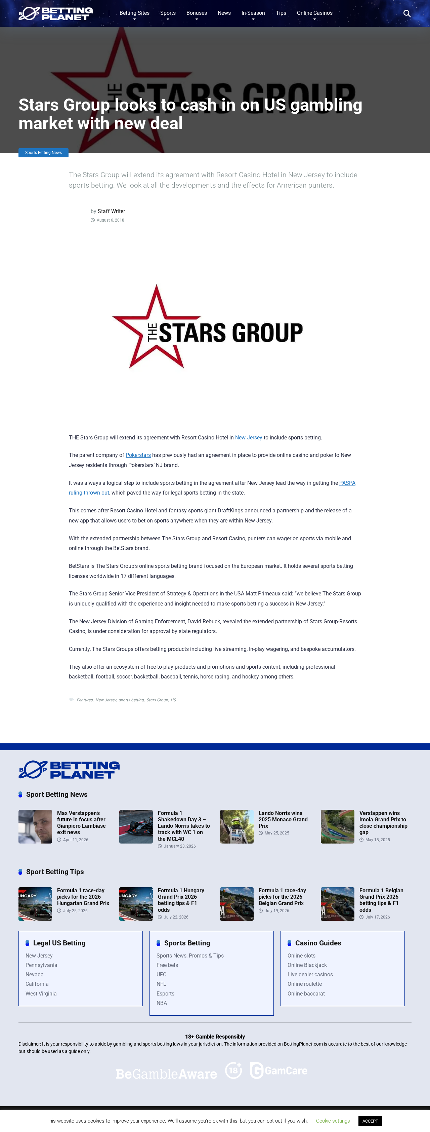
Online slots (301, 955)
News (224, 13)
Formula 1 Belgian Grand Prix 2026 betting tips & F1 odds (381, 900)
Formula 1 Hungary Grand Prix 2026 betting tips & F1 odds (181, 900)
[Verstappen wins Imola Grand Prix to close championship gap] (337, 841)
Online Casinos (315, 13)
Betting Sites (134, 13)
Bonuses (196, 13)
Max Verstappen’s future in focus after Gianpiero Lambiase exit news (81, 823)
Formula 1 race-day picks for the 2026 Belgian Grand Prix (282, 896)
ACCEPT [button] (370, 1121)
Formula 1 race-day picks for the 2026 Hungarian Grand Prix (83, 896)
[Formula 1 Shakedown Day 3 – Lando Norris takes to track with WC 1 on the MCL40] (136, 841)
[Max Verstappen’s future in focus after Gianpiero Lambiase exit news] (35, 841)
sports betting (131, 700)
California (37, 984)
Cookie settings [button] (333, 1121)
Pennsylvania (41, 965)
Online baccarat (306, 993)
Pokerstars (138, 455)
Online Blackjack (307, 965)
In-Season (253, 13)
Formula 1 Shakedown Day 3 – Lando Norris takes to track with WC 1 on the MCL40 (184, 826)
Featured (85, 700)
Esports (165, 993)
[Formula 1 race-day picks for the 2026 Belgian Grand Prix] (237, 919)
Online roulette (305, 984)
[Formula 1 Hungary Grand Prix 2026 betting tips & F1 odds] (136, 919)
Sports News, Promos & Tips (190, 955)
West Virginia (41, 993)
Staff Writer (111, 211)
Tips (281, 13)
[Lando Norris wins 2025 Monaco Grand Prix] (237, 841)
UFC (161, 974)
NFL (161, 984)
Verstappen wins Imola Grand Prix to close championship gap (383, 823)
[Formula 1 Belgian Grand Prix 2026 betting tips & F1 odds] (337, 919)
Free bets (167, 965)
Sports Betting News (43, 152)
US (173, 700)
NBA (162, 1003)
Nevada (35, 974)
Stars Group (157, 700)
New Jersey (248, 437)
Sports (168, 13)
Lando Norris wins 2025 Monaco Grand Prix (283, 819)
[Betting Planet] (55, 11)
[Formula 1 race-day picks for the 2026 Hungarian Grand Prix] (35, 919)
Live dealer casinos (310, 974)
